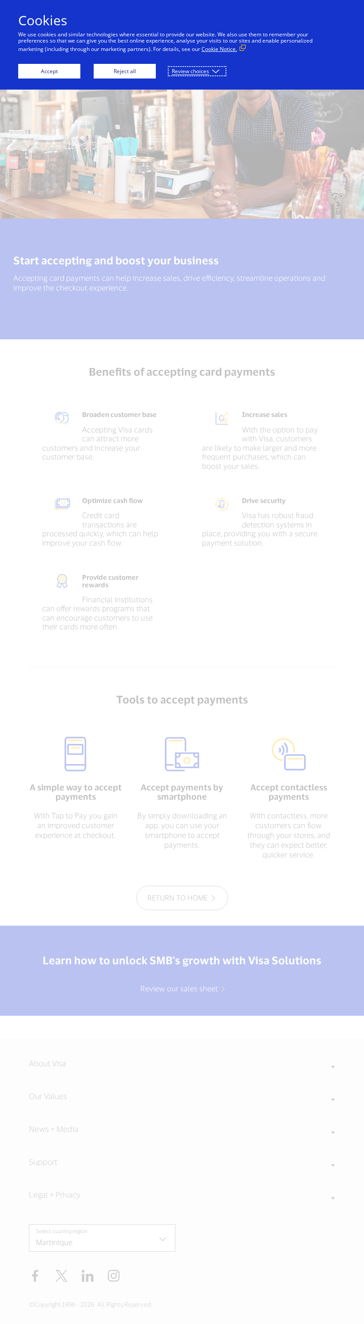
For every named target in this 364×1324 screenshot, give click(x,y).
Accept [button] (49, 71)
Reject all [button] (125, 71)
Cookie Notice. (219, 49)
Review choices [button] (190, 71)
